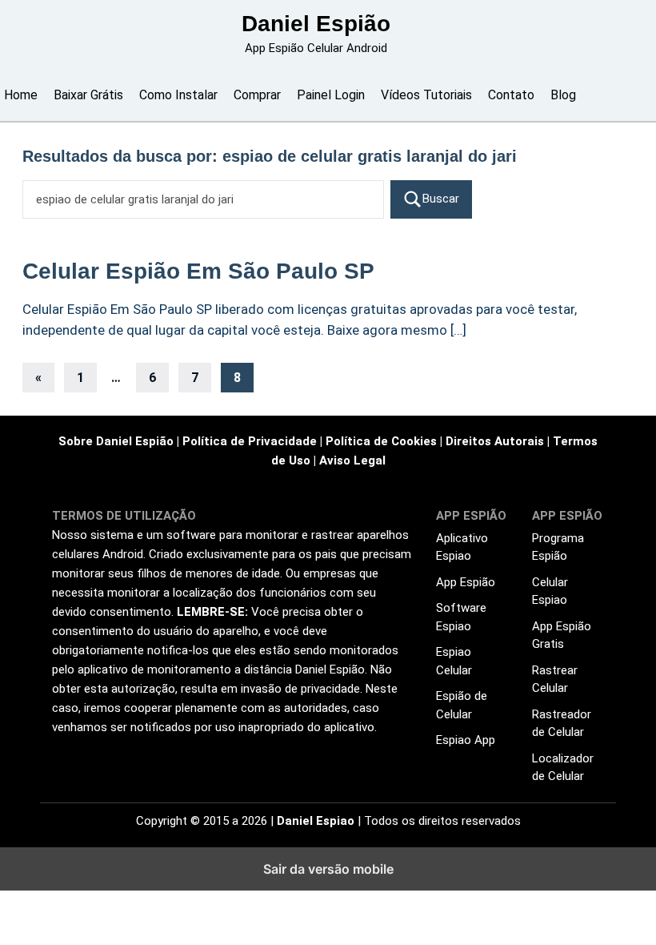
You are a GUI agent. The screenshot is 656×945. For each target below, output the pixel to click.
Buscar (440, 198)
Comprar (257, 95)
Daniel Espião (316, 23)
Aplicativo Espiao (462, 547)
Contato (511, 95)
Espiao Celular (454, 661)
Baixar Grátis (88, 95)
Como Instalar (178, 95)
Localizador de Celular (563, 767)
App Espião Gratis (561, 635)
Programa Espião (558, 547)
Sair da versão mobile (328, 869)
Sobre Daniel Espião (116, 441)
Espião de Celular (461, 705)
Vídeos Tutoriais (426, 95)
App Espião (465, 582)
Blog (563, 95)
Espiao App (465, 740)
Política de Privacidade (249, 441)
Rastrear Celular (555, 679)
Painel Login (331, 95)
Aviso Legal (352, 460)
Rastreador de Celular (561, 723)
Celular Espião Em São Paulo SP (198, 271)
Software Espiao (461, 617)
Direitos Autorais (495, 441)
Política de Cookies (381, 441)
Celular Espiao (550, 591)
